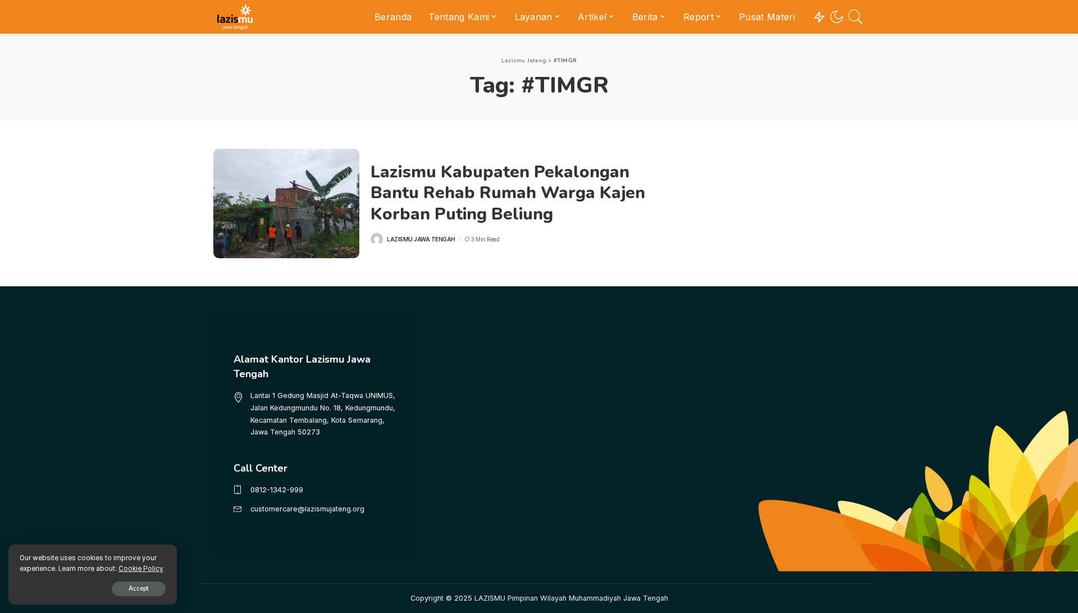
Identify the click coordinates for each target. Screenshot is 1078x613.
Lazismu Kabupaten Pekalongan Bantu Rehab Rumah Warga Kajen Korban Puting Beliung (508, 193)
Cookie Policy (140, 569)
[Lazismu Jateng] (235, 17)
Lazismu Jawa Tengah (421, 239)
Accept (139, 588)
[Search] (856, 17)
